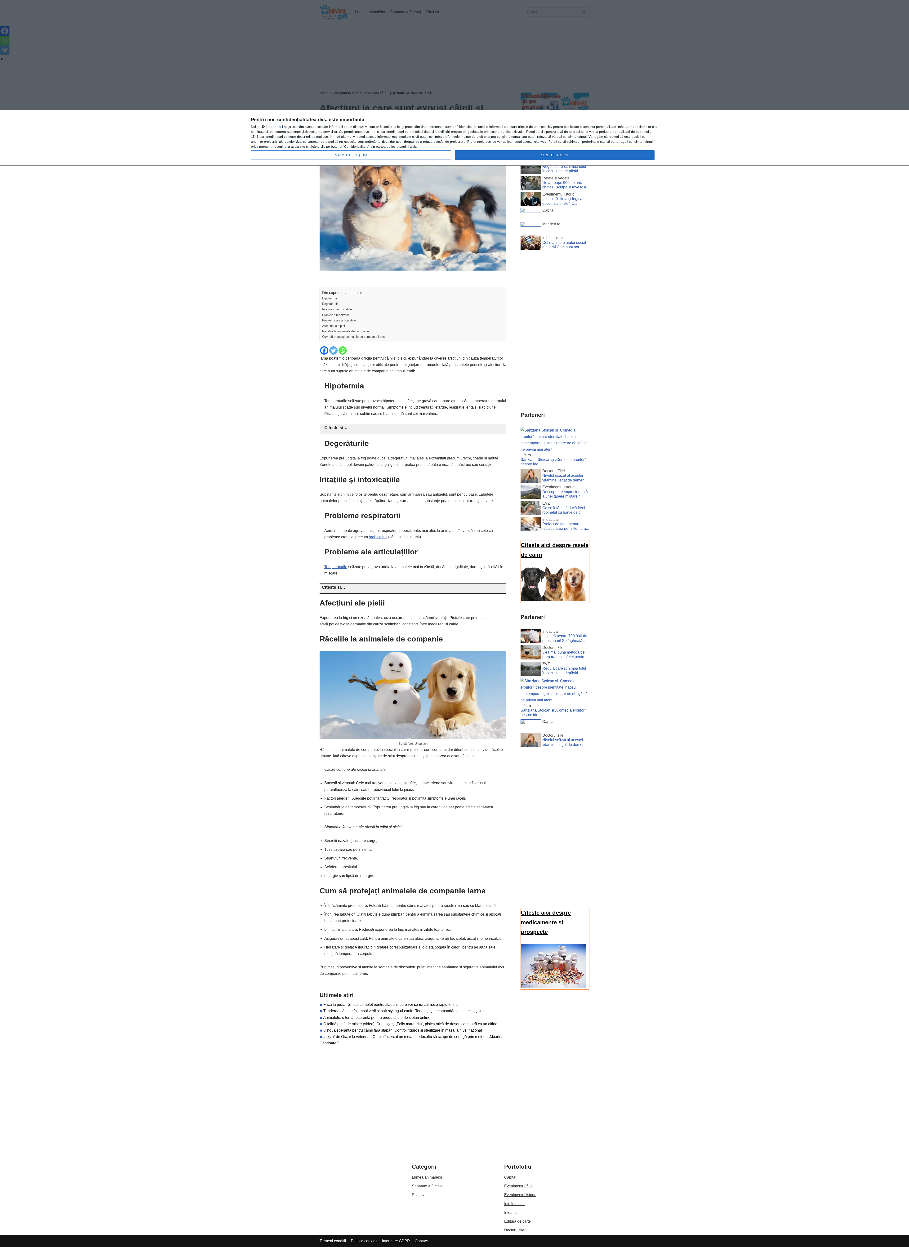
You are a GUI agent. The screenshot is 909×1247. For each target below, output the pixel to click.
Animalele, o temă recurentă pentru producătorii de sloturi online (376, 1017)
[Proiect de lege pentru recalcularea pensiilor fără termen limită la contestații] (531, 525)
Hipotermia (329, 298)
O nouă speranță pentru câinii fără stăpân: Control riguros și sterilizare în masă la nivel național (402, 1030)
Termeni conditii (333, 1241)
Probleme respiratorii (336, 315)
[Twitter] (333, 350)
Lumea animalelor (427, 1177)
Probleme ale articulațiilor (339, 320)
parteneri (275, 126)
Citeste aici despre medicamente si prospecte (546, 922)
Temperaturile (335, 567)
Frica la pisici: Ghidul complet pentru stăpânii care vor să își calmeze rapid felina (390, 1004)
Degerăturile (330, 304)
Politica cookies (364, 1241)
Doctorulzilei (514, 1230)
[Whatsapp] (343, 350)
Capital (510, 1177)
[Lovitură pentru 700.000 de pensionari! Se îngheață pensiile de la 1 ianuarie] (531, 637)
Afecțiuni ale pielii (334, 326)
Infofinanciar (514, 1204)
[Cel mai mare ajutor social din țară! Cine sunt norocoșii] (531, 244)
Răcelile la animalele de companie (345, 331)
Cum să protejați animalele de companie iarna (353, 336)
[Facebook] (324, 350)
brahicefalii (378, 537)
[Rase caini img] (553, 599)
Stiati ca (418, 1195)
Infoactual (512, 1213)
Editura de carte (517, 1221)
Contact (421, 1241)
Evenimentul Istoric (520, 1195)
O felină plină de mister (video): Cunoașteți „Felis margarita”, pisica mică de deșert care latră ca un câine (410, 1024)
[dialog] (454, 138)
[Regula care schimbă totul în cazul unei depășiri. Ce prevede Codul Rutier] (531, 168)
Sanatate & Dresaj (427, 1186)
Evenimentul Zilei (519, 1186)
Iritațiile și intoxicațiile (337, 309)
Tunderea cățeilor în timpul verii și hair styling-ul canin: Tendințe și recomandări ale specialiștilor (403, 1011)
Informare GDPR (396, 1241)
